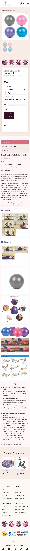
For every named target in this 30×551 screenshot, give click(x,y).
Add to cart (10, 115)
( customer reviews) (18, 75)
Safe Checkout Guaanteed (13, 99)
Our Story (3, 489)
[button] (28, 3)
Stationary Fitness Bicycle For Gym (20, 472)
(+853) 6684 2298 (20, 509)
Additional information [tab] (9, 146)
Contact (3, 506)
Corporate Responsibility (7, 498)
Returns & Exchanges (6, 515)
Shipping (7, 93)
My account (4, 509)
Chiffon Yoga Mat (6, 472)
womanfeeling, (16, 391)
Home (3, 10)
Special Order (18, 492)
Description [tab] (5, 142)
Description (8, 86)
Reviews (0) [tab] (5, 150)
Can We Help (9, 96)
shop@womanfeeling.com (22, 506)
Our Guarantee (9, 89)
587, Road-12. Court (20, 512)
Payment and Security (19, 495)
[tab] (15, 86)
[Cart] (21, 4)
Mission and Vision (6, 492)
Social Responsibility (19, 498)
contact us (6, 442)
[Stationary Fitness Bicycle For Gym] (22, 462)
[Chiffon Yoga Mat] (8, 462)
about (10, 444)
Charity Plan (4, 495)
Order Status (4, 512)
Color (5, 104)
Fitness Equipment (11, 10)
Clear (25, 102)
